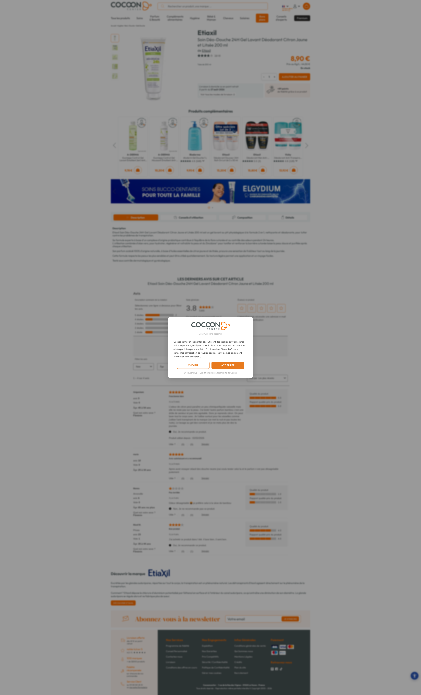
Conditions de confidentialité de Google (218, 372)
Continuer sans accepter (210, 333)
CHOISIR (193, 365)
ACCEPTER (228, 365)
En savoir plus (190, 372)
